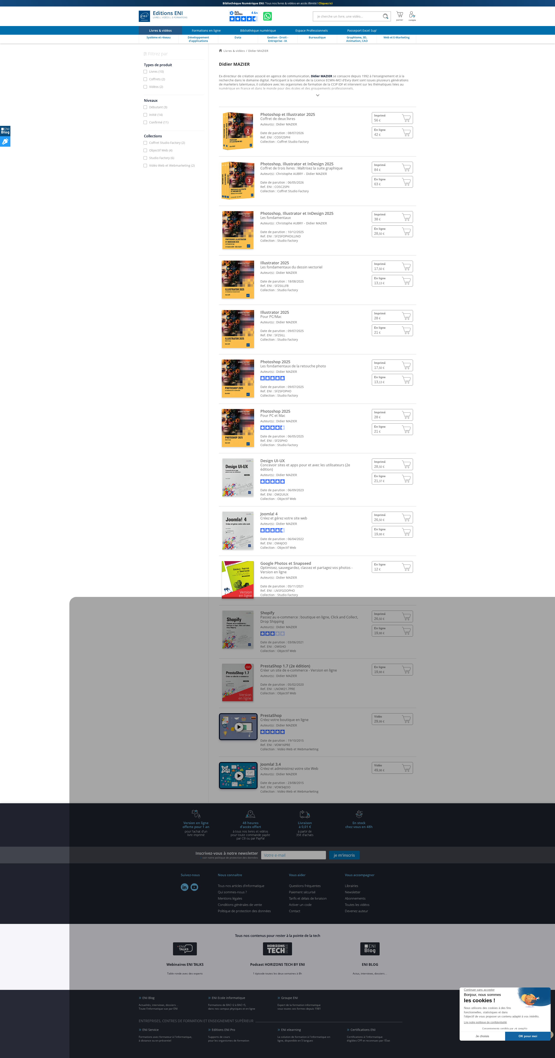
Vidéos (156, 87)
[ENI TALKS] (185, 949)
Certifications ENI (363, 1030)
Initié (156, 115)
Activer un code (300, 904)
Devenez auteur (356, 911)
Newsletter (353, 892)
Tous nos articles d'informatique (241, 886)
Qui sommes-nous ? (232, 892)
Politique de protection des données (244, 911)
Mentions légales (230, 898)
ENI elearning (291, 1030)
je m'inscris (344, 855)
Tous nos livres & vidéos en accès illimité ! (278, 3)
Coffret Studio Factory (167, 143)
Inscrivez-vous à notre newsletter (227, 855)
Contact (294, 911)
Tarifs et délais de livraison (308, 898)
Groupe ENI (289, 998)
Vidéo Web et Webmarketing (172, 165)
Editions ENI (170, 15)
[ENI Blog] (370, 949)
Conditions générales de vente (240, 904)
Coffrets (157, 79)
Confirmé (158, 122)
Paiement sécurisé (302, 892)
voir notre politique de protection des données (230, 857)
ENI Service (150, 1030)
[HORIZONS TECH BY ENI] (277, 949)
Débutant (158, 107)
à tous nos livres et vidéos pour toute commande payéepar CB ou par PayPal (250, 830)
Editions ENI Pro (223, 1030)
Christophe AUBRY (289, 174)
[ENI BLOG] (5, 131)
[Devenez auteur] (5, 141)
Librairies (351, 886)
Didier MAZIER (286, 124)
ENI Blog (148, 998)
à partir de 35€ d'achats (304, 829)
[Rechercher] (385, 16)
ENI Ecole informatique (228, 998)
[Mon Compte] (412, 16)
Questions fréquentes (305, 886)
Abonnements (355, 898)
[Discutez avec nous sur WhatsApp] (267, 16)
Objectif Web (160, 150)
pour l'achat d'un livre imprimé (196, 829)
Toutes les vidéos (357, 904)
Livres (156, 71)
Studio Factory (161, 158)
